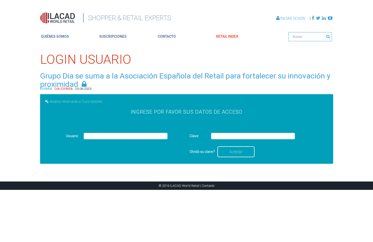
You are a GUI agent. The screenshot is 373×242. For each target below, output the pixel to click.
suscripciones (113, 36)
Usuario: (72, 136)
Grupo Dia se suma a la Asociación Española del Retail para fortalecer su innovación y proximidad (185, 80)
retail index (227, 36)
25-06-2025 (83, 89)
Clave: (194, 136)
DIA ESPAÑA (64, 89)
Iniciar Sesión (293, 18)
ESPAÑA (46, 89)
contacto (167, 36)
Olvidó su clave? (202, 152)
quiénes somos (55, 36)
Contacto (208, 186)
